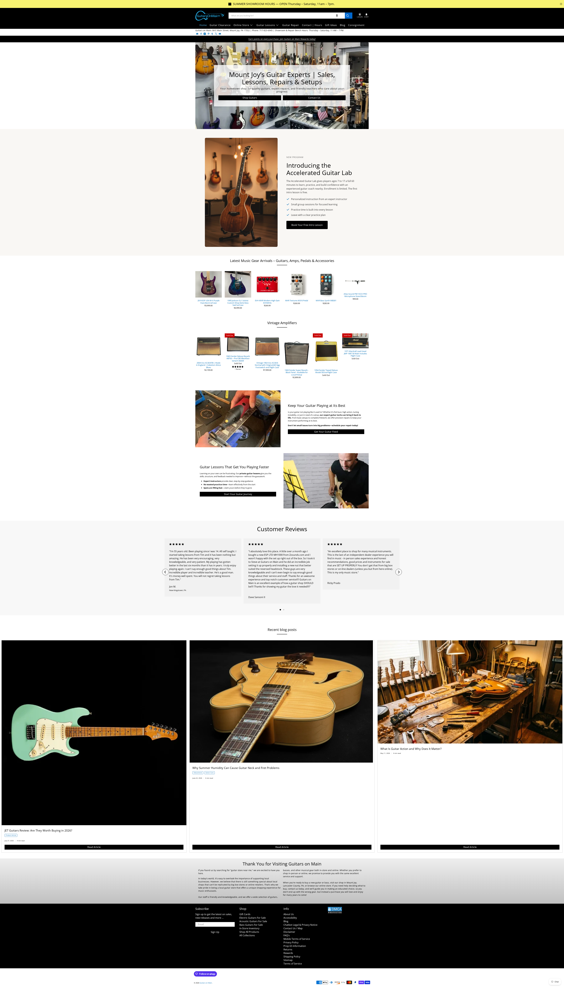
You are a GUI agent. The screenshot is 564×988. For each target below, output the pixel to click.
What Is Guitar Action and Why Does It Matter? (411, 749)
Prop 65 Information (294, 946)
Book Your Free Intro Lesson (307, 225)
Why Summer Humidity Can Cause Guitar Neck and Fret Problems (235, 768)
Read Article (94, 847)
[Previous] (165, 572)
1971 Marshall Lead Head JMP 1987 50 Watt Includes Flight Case (355, 353)
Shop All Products (249, 931)
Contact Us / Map (293, 928)
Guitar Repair (290, 25)
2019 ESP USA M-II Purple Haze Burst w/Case (208, 301)
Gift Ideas (331, 25)
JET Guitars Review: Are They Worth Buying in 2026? (38, 830)
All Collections (247, 935)
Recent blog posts (282, 629)
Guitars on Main (206, 983)
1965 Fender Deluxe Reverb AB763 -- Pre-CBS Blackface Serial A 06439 (238, 358)
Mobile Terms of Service (296, 939)
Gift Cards (244, 914)
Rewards (288, 953)
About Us (288, 914)
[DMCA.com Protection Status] (335, 913)
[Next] (398, 572)
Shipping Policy (291, 956)
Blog (342, 25)
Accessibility (290, 917)
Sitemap (288, 960)
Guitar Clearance (220, 25)
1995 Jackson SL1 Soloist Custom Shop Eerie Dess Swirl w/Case (238, 302)
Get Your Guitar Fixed (326, 431)
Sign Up (215, 932)
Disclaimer (289, 931)
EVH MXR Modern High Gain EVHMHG (267, 301)
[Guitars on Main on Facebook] (201, 34)
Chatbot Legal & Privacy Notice (300, 924)
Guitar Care (209, 773)
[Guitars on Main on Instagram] (205, 34)
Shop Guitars (249, 97)
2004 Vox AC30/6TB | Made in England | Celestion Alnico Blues (208, 365)
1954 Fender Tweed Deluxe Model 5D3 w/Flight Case (326, 371)
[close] (561, 3)
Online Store (241, 25)
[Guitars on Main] (210, 16)
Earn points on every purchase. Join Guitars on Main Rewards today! (282, 39)
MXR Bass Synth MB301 (326, 300)
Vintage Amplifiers (282, 322)
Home (203, 25)
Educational (198, 773)
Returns (287, 949)
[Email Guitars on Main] (197, 34)
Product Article (11, 835)
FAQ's (286, 935)
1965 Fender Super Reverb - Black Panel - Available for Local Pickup (297, 372)
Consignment (356, 25)
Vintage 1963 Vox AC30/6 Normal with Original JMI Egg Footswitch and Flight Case (267, 365)
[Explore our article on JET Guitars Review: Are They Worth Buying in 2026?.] (94, 824)
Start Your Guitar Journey (238, 494)
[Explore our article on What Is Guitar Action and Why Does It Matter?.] (470, 742)
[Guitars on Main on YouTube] (220, 34)
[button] (337, 15)
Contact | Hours (312, 25)
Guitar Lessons (265, 25)
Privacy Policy (290, 942)
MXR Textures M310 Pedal (296, 300)
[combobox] (287, 15)
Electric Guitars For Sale (252, 917)
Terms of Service (292, 963)
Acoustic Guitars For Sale (253, 921)
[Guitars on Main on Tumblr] (212, 34)
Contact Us (314, 97)
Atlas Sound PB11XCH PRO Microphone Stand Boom (355, 295)
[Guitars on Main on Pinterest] (208, 34)
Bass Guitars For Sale (251, 924)
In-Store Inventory (249, 928)
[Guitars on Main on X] (216, 34)
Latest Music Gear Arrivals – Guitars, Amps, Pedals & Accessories (282, 260)
